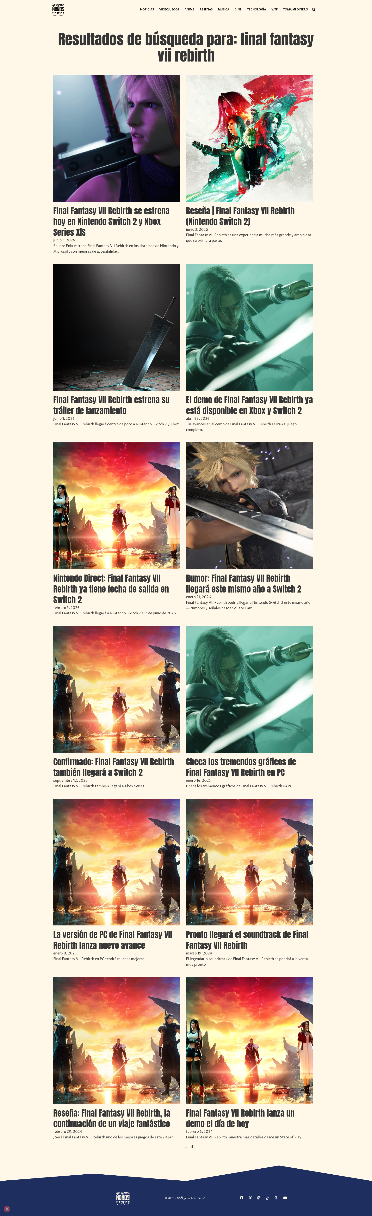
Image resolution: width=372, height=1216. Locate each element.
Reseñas (206, 9)
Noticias (147, 9)
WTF (274, 9)
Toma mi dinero (295, 9)
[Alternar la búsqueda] (314, 10)
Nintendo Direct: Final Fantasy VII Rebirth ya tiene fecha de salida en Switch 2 (111, 589)
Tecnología (256, 9)
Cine (238, 9)
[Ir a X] (252, 1198)
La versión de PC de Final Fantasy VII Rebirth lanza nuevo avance (112, 939)
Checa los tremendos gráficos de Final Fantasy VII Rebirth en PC (241, 767)
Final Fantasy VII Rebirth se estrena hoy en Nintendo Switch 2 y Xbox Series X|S (111, 222)
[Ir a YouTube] (287, 1198)
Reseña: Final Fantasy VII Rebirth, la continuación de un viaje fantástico (111, 1118)
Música (223, 9)
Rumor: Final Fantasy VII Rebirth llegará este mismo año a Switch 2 (243, 583)
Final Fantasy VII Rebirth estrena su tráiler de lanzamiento (111, 405)
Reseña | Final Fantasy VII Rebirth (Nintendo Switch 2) (240, 216)
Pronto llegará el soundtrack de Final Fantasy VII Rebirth (247, 939)
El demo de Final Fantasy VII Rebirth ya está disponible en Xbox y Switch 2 (249, 405)
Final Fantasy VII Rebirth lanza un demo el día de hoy (240, 1118)
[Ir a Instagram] (261, 1198)
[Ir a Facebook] (244, 1198)
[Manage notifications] (7, 1209)
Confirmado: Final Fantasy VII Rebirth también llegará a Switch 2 (113, 767)
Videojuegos (169, 9)
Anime (189, 9)
